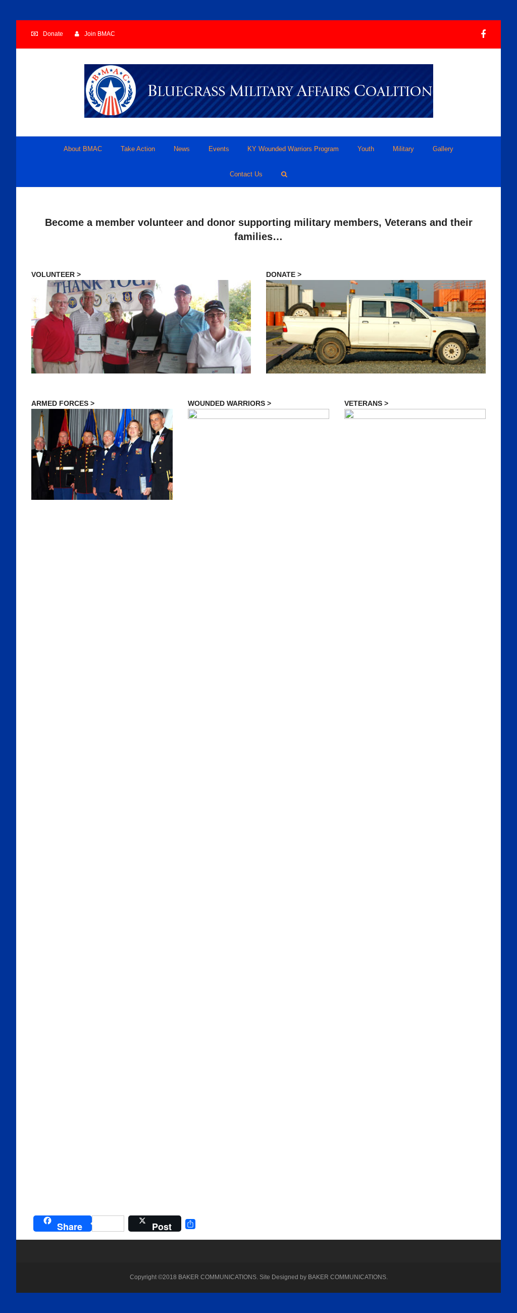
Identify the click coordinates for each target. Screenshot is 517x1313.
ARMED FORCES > (62, 403)
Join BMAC (99, 33)
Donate (53, 33)
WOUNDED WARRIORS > (229, 403)
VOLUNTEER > (56, 274)
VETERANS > (366, 403)
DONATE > (283, 274)
